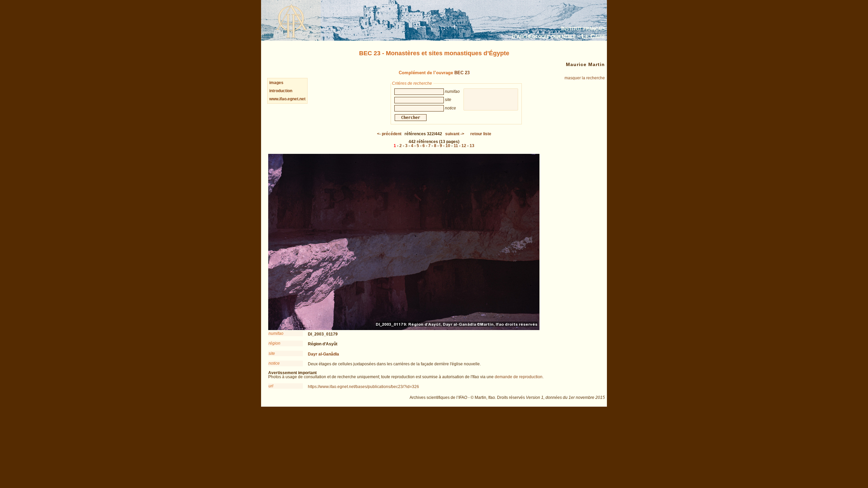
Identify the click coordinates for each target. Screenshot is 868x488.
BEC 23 (462, 72)
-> (454, 133)
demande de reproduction (518, 376)
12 (463, 145)
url (271, 386)
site (272, 353)
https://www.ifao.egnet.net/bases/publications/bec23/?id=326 (363, 386)
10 (448, 145)
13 (472, 145)
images (276, 82)
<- (389, 133)
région (274, 343)
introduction (280, 90)
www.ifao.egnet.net (287, 99)
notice (274, 363)
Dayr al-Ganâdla (323, 354)
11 (456, 145)
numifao (276, 333)
